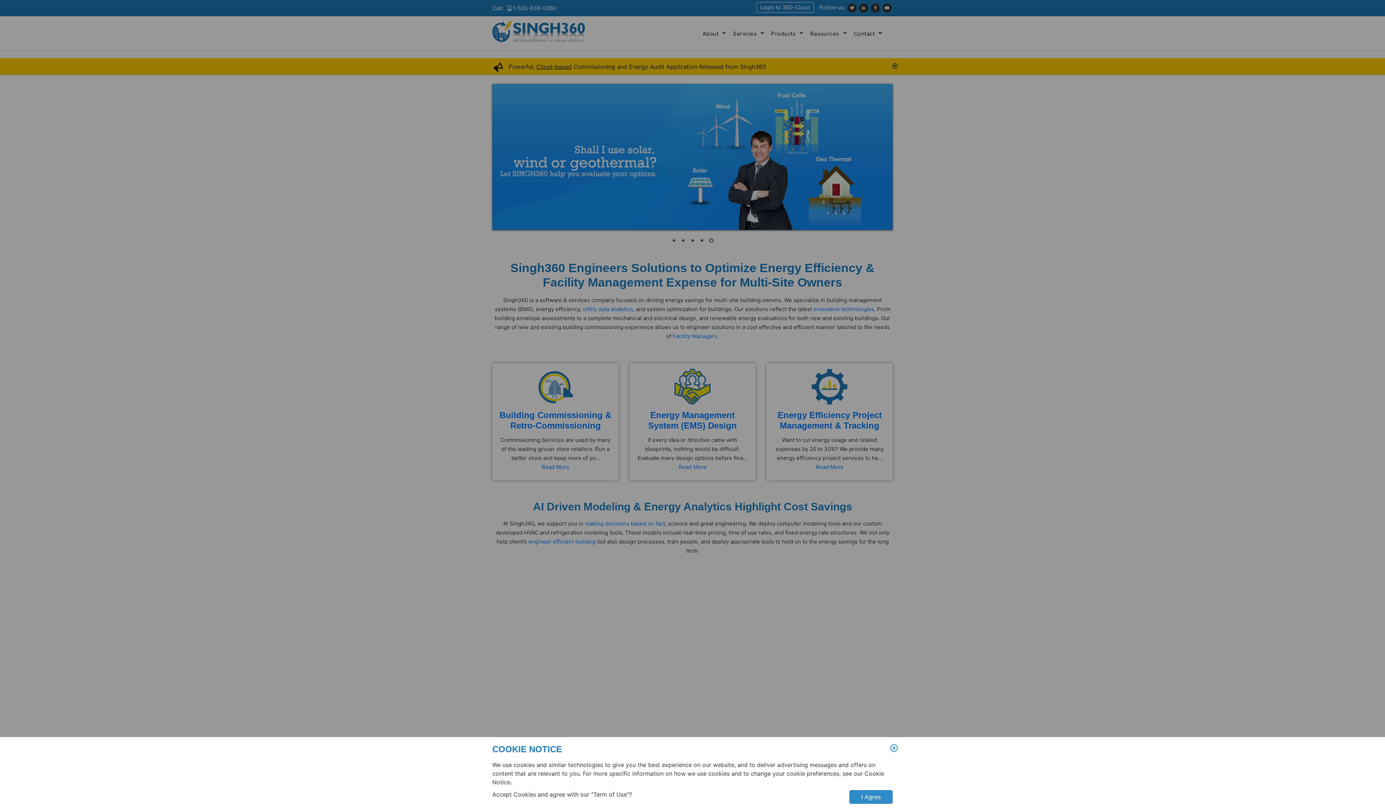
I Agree (871, 797)
